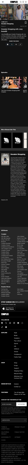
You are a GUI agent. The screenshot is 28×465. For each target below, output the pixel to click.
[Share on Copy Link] (20, 44)
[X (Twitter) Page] (6, 323)
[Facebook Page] (2, 323)
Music (16, 335)
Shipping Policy (18, 371)
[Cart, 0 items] (26, 2)
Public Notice (19, 432)
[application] (14, 12)
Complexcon (17, 354)
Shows (16, 351)
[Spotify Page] (6, 327)
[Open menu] (2, 1)
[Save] (26, 22)
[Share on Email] (16, 44)
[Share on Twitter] (12, 44)
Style (15, 333)
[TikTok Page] (2, 327)
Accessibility (6, 437)
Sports (16, 343)
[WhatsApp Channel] (10, 323)
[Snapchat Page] (22, 323)
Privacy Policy (19, 412)
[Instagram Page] (14, 323)
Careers (16, 384)
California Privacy (5, 433)
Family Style (17, 357)
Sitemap (17, 437)
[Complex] (14, 2)
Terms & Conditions (5, 428)
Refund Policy (18, 373)
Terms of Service (5, 413)
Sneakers (17, 338)
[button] (14, 420)
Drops (16, 365)
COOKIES (3, 440)
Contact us (17, 386)
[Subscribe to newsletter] (21, 404)
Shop (15, 363)
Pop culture (17, 341)
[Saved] (23, 2)
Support (16, 368)
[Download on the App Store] (8, 307)
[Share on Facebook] (7, 44)
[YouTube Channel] (18, 323)
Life (15, 346)
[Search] (20, 2)
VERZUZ (16, 349)
